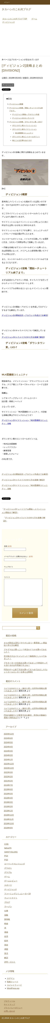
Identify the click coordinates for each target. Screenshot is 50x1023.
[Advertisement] (25, 40)
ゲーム (7, 877)
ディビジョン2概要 (16, 104)
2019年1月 (8, 811)
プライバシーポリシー (13, 1008)
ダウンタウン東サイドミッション (24, 129)
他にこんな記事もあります (22, 140)
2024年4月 (8, 747)
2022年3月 (8, 772)
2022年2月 (8, 777)
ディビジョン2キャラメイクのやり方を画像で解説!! (23, 337)
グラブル (8, 872)
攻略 (6, 915)
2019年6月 (8, 789)
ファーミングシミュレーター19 (17, 894)
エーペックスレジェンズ (14, 864)
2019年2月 (8, 807)
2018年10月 (9, 824)
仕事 (6, 911)
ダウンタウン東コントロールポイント (26, 137)
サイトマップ (9, 1004)
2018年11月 (9, 819)
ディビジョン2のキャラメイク (23, 118)
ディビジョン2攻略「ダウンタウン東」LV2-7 (25, 122)
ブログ (7, 902)
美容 (6, 945)
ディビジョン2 (8, 85)
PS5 (6, 860)
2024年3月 (8, 751)
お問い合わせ (9, 1011)
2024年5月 (8, 742)
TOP (14, 19)
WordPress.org (13, 988)
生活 (6, 936)
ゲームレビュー (10, 881)
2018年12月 (9, 815)
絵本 (6, 941)
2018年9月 (8, 828)
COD (6, 844)
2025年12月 (9, 734)
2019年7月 (8, 785)
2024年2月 (8, 755)
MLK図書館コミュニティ (24, 133)
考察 (6, 949)
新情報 (7, 919)
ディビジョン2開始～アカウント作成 (25, 114)
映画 (6, 924)
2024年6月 (8, 738)
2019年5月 (8, 794)
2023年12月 (9, 764)
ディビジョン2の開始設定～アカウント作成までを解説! (25, 315)
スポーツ (8, 885)
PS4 (6, 856)
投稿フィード (12, 982)
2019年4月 (8, 798)
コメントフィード (14, 985)
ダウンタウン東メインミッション (24, 125)
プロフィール (9, 1001)
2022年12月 (9, 768)
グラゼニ (8, 868)
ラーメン (8, 907)
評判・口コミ (9, 962)
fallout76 (7, 848)
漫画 (6, 932)
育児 (6, 953)
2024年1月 (8, 760)
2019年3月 (8, 802)
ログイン (10, 978)
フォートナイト (10, 898)
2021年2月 (8, 781)
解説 (6, 958)
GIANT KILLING (11, 852)
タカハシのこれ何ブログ (16, 9)
